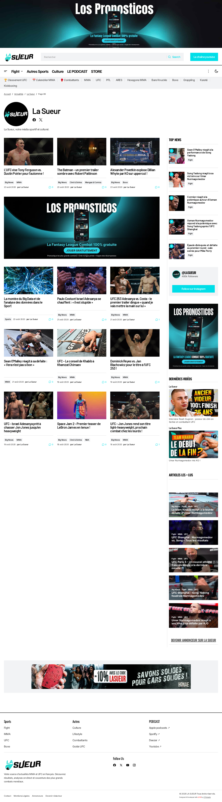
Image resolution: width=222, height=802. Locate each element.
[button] (6, 71)
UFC (98, 80)
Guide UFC (78, 746)
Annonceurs (37, 796)
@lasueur (189, 272)
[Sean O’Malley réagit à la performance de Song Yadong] (177, 156)
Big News (9, 182)
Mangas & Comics (93, 182)
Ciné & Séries (76, 182)
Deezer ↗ (154, 740)
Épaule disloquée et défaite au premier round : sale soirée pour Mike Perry (202, 248)
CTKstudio (207, 797)
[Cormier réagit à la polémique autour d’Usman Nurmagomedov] (177, 203)
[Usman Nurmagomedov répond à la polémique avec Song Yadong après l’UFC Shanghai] (177, 227)
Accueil (7, 94)
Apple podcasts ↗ (159, 727)
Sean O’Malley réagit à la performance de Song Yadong (200, 152)
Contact (7, 796)
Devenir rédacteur (54, 796)
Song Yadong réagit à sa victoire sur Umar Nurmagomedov (200, 176)
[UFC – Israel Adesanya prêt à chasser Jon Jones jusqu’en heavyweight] (28, 405)
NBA (87, 440)
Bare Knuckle (159, 80)
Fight (190, 160)
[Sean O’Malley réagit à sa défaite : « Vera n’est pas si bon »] (28, 343)
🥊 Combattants (69, 80)
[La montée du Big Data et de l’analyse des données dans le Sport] (28, 280)
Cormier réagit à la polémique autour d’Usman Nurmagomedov (202, 199)
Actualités (18, 94)
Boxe (175, 80)
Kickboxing (10, 85)
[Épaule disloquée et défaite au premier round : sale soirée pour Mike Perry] (177, 251)
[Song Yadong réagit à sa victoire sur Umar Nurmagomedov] (177, 179)
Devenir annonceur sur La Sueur (193, 640)
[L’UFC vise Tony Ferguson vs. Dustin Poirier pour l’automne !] (28, 152)
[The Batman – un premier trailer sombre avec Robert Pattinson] (81, 152)
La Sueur (31, 94)
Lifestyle (77, 734)
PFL (108, 80)
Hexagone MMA (136, 80)
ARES (119, 80)
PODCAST (154, 721)
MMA (87, 80)
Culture (76, 727)
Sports (8, 319)
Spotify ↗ (154, 734)
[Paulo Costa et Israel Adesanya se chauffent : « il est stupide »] (81, 280)
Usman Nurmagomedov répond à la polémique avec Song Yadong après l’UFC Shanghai (202, 224)
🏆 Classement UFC (15, 80)
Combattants (79, 740)
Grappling (189, 80)
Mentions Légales (21, 796)
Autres (75, 721)
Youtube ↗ (155, 746)
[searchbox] (103, 57)
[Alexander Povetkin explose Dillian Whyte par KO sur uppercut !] (135, 152)
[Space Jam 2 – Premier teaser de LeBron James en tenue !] (81, 405)
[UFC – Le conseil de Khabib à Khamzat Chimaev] (81, 343)
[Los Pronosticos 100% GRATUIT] (111, 24)
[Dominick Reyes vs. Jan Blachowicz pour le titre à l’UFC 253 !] (135, 343)
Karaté (203, 80)
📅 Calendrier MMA (43, 80)
